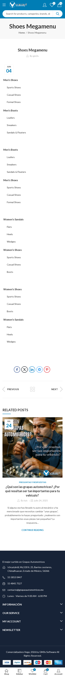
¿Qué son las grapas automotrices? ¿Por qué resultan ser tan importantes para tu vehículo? (32, 491)
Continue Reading (33, 530)
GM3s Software (48, 652)
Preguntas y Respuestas (32, 482)
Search (57, 13)
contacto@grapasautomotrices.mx (26, 589)
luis (26, 500)
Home (22, 32)
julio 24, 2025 (41, 500)
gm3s (36, 55)
